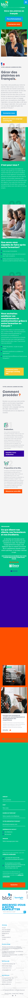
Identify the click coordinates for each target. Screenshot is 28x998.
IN (12, 996)
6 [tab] (12, 738)
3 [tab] (14, 571)
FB (15, 996)
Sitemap (21, 993)
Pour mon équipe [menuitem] (6, 929)
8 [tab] (15, 738)
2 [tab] (13, 571)
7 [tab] (13, 738)
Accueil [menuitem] (4, 927)
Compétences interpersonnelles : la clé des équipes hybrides (12, 955)
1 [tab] (11, 571)
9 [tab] (17, 738)
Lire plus (8, 681)
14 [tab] (26, 738)
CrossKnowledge (8, 332)
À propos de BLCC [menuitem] (6, 937)
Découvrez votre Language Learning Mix (12, 119)
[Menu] (26, 2)
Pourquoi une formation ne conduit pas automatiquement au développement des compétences (12, 948)
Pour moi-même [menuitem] (6, 931)
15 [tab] (26, 741)
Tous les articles (9, 659)
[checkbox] (14, 833)
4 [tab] (16, 571)
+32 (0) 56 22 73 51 (6, 968)
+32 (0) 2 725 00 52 (6, 982)
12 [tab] (22, 738)
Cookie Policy (15, 993)
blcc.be (4, 914)
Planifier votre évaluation (11, 453)
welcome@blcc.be (6, 970)
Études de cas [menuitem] (5, 933)
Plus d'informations (14, 19)
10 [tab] (19, 738)
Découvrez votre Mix (13, 491)
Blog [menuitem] (3, 935)
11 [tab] (20, 738)
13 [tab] (24, 738)
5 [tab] (10, 738)
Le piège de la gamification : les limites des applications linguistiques (12, 952)
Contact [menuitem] (4, 939)
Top (26, 892)
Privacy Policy (8, 993)
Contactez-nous (14, 24)
